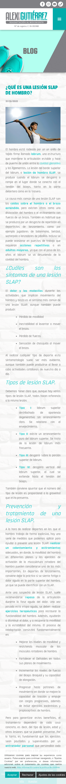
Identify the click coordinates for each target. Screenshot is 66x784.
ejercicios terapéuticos (21, 611)
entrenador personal (20, 746)
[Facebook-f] (42, 4)
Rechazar (27, 774)
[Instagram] (48, 4)
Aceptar (12, 774)
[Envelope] (54, 4)
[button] (59, 19)
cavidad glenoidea (50, 163)
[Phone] (60, 4)
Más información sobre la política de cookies (38, 767)
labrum (36, 154)
